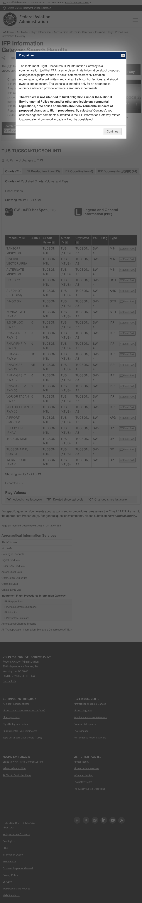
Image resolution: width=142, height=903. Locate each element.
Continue (113, 131)
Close (123, 55)
